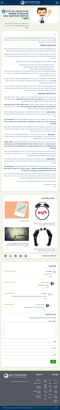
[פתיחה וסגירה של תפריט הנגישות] (3, 11)
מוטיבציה (49, 383)
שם (54, 341)
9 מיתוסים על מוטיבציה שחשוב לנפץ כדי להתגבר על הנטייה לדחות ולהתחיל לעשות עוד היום (17, 244)
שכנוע (49, 386)
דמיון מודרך (55, 387)
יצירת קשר (37, 383)
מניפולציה (45, 396)
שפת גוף (55, 392)
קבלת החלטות (55, 401)
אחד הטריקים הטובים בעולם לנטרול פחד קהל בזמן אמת (27, 38)
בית (27, 23)
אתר (55, 354)
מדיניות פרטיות (38, 396)
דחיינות (49, 380)
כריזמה (55, 380)
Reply (50, 276)
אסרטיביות (49, 397)
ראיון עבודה (45, 381)
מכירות (49, 394)
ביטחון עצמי (55, 396)
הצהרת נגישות (38, 387)
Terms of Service (49, 408)
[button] (57, 2)
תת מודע (49, 390)
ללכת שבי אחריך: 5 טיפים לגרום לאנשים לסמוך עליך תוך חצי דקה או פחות (44, 250)
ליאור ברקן (46, 282)
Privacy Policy (37, 408)
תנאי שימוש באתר (37, 392)
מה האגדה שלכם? (24, 221)
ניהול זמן (45, 392)
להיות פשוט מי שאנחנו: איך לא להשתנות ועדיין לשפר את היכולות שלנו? (44, 224)
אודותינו (38, 380)
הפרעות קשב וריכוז (45, 386)
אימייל (53, 348)
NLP (24, 23)
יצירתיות (45, 399)
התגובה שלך (52, 321)
